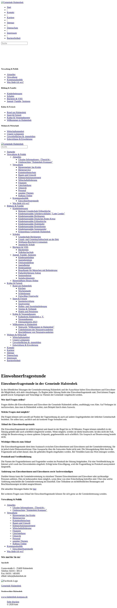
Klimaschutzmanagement (24, 525)
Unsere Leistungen (15, 134)
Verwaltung (12, 77)
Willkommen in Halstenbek (19, 120)
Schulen (10, 96)
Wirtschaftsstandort (15, 131)
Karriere (10, 17)
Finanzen (17, 531)
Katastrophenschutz (21, 520)
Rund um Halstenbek (16, 112)
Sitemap (10, 22)
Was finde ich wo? (15, 82)
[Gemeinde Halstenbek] (12, 2)
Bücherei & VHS (15, 98)
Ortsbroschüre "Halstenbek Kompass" (30, 510)
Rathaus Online (20, 543)
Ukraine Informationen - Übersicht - (29, 507)
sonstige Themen (20, 541)
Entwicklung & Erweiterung (19, 139)
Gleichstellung (19, 533)
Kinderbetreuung (14, 93)
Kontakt (10, 12)
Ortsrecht (17, 536)
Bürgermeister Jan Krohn (24, 515)
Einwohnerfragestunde (23, 549)
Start (9, 7)
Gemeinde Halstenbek (11, 586)
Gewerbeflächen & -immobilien (21, 136)
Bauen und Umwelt (21, 523)
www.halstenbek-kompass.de (14, 597)
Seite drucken (13, 602)
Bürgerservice (19, 518)
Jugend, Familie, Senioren (18, 101)
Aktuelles (11, 74)
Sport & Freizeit (14, 115)
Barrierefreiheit (13, 38)
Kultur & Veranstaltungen (18, 117)
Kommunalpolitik (15, 79)
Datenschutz (12, 28)
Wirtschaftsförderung (22, 528)
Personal (16, 538)
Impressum (12, 33)
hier (34, 489)
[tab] (58, 557)
